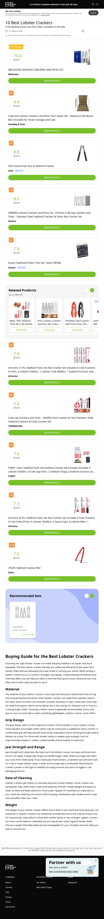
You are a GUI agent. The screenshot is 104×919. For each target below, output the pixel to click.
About (8, 882)
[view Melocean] (18, 57)
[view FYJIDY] (17, 455)
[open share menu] (83, 31)
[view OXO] (17, 153)
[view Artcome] (17, 355)
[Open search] (93, 4)
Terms (8, 902)
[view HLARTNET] (49, 310)
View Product (52, 80)
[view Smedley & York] (17, 103)
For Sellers (41, 882)
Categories (72, 882)
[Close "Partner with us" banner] (96, 860)
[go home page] (10, 4)
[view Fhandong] (77, 310)
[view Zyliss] (17, 555)
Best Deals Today (44, 887)
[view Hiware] (17, 200)
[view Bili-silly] (21, 310)
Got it (93, 12)
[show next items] (92, 290)
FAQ (7, 892)
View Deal (21, 330)
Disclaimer (10, 906)
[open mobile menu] (97, 4)
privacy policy (45, 15)
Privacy (8, 897)
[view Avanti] (17, 250)
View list (26, 634)
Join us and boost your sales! (63, 871)
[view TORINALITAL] (17, 405)
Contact (8, 887)
